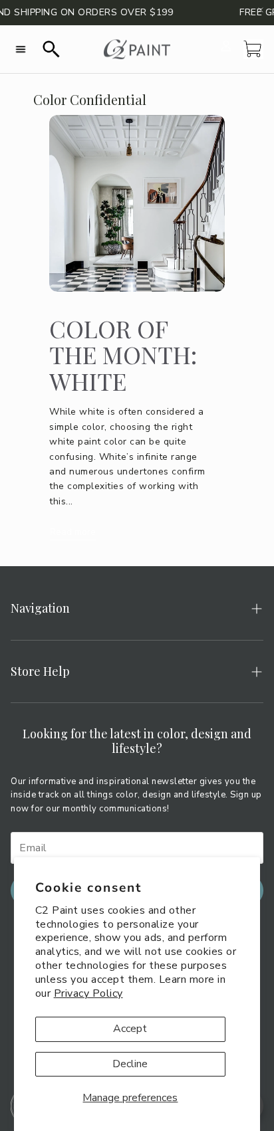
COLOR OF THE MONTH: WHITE (123, 354)
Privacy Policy (88, 993)
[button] (21, 49)
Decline (130, 1064)
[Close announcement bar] (261, 10)
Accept (130, 1028)
